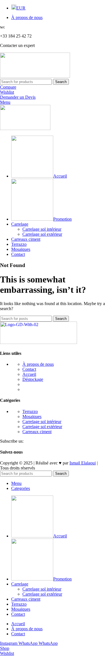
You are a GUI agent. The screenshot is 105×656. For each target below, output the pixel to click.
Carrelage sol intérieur (41, 229)
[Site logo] (35, 76)
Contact (29, 369)
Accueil (29, 374)
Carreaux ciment (37, 431)
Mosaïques (31, 416)
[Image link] (38, 342)
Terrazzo (30, 411)
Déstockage (32, 379)
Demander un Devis (18, 97)
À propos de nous (38, 364)
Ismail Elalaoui (82, 463)
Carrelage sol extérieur (42, 234)
